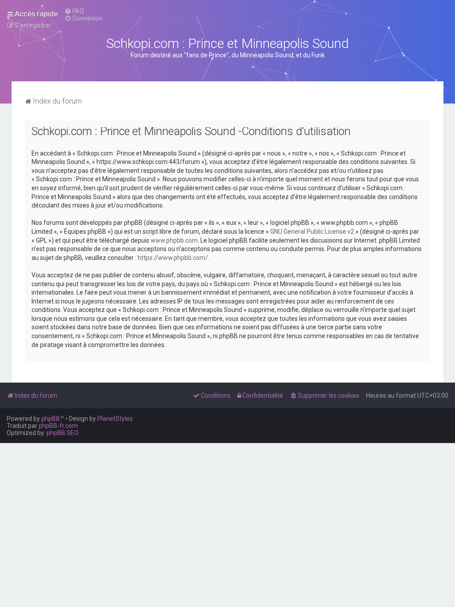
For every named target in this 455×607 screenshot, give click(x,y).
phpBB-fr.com (58, 425)
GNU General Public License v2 (312, 231)
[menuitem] (74, 11)
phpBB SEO (63, 432)
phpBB (50, 418)
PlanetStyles (115, 418)
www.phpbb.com (174, 240)
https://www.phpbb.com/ (173, 257)
